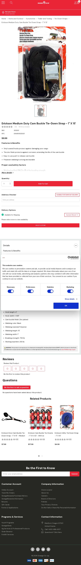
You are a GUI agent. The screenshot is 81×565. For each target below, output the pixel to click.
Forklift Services (8, 534)
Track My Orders (8, 493)
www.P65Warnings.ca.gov (68, 349)
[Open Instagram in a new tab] (38, 549)
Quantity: (6, 178)
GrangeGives (6, 525)
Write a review (24, 127)
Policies (44, 502)
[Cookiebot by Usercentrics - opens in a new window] (69, 257)
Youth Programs (8, 523)
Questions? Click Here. (53, 532)
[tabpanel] (14, 429)
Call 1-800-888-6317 (53, 529)
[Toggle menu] (3, 2)
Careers (44, 496)
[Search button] (11, 2)
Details (6, 245)
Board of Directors (48, 499)
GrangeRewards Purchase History (15, 496)
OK (66, 306)
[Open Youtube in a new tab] (43, 549)
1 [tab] (38, 456)
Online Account (8, 490)
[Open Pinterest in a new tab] (48, 549)
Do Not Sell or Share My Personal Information (58, 508)
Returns (5, 502)
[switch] (31, 291)
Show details (69, 299)
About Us (45, 493)
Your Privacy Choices (49, 505)
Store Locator (46, 490)
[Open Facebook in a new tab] (32, 549)
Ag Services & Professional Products (16, 528)
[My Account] (75, 2)
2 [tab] (42, 456)
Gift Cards (5, 505)
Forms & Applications (10, 508)
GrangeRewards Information (12, 499)
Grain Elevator (7, 531)
